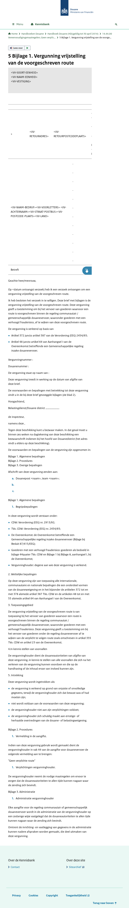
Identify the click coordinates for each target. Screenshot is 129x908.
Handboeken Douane (32, 33)
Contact (15, 867)
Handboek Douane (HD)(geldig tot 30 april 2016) (73, 33)
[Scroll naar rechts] (87, 271)
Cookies (33, 895)
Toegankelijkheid (76, 895)
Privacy (16, 895)
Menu (19, 24)
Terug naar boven (103, 903)
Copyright (52, 895)
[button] (19, 48)
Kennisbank (42, 24)
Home (14, 33)
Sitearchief (75, 867)
